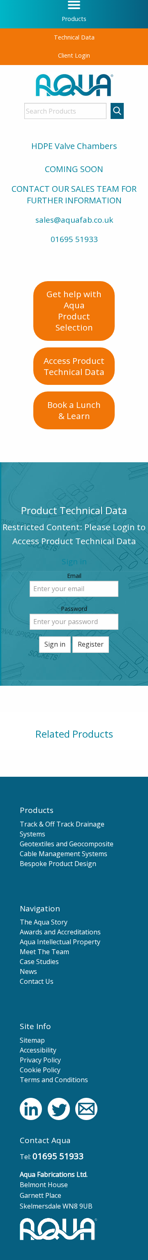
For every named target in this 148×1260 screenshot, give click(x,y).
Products (74, 19)
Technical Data (74, 37)
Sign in (54, 644)
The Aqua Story (43, 922)
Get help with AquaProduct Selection (74, 310)
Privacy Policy (40, 1059)
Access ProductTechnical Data (74, 366)
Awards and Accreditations (60, 931)
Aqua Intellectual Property (60, 941)
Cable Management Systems (63, 853)
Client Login (74, 55)
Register (91, 644)
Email (74, 576)
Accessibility (38, 1050)
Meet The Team (44, 951)
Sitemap (32, 1040)
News (28, 971)
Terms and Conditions (54, 1079)
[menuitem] (74, 19)
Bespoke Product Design (58, 863)
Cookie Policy (40, 1069)
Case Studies (39, 961)
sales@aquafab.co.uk (74, 219)
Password (74, 609)
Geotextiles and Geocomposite (66, 843)
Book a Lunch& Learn (74, 410)
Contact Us (36, 981)
